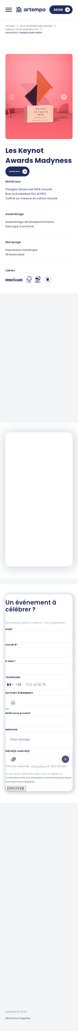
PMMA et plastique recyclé (22, 29)
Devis (58, 10)
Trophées (13, 948)
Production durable (23, 1005)
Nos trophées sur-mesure (36, 26)
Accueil (10, 26)
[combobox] (13, 684)
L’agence (12, 991)
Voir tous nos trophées (47, 405)
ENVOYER (15, 788)
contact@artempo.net (22, 912)
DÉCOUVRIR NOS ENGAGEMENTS (32, 551)
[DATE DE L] (7, 709)
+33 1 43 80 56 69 (18, 893)
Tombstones (16, 962)
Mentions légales (18, 1018)
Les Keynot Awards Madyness (23, 32)
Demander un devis (14, 171)
